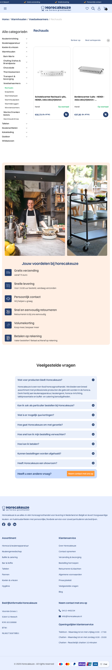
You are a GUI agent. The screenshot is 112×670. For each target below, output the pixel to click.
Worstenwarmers (12, 107)
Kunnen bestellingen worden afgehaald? (39, 453)
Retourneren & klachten (70, 568)
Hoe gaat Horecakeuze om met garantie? (40, 424)
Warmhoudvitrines (11, 119)
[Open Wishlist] (87, 8)
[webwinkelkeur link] (70, 650)
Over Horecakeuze (67, 545)
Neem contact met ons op (80, 473)
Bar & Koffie (7, 563)
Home (5, 19)
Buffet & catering (10, 557)
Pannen (5, 574)
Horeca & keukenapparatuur (15, 545)
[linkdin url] (14, 524)
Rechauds (9, 88)
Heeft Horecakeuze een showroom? (37, 463)
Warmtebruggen (12, 104)
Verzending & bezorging (70, 557)
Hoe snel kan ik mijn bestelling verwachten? (41, 434)
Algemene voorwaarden (70, 574)
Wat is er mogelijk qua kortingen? (35, 415)
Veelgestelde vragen (68, 586)
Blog (61, 591)
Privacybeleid (65, 580)
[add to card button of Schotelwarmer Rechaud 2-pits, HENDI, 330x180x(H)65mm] (66, 114)
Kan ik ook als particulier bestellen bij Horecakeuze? (45, 405)
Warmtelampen (11, 96)
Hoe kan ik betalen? (28, 443)
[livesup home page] (56, 508)
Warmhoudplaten (12, 100)
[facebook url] (3, 524)
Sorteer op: (76, 40)
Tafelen (5, 568)
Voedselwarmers (38, 19)
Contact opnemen (67, 551)
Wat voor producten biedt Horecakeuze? (39, 379)
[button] (93, 8)
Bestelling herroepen (69, 563)
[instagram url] (9, 524)
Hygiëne (6, 586)
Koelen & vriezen (10, 580)
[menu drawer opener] (5, 8)
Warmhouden (19, 19)
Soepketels (9, 92)
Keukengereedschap (12, 551)
